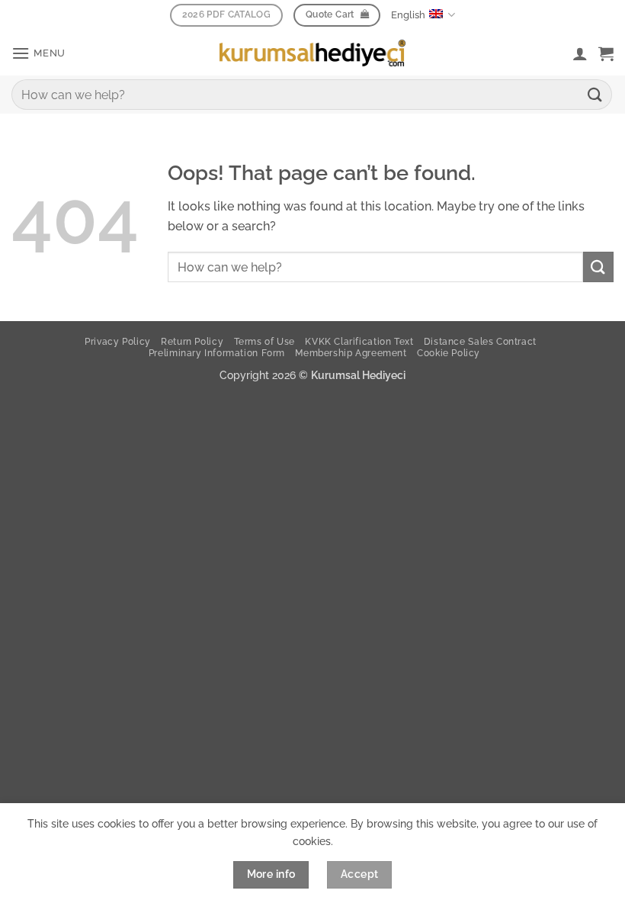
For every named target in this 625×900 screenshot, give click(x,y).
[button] (38, 53)
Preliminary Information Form (217, 352)
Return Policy (192, 341)
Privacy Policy (118, 341)
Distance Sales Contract (480, 341)
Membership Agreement (350, 352)
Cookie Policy (448, 352)
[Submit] (595, 94)
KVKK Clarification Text (359, 341)
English (408, 15)
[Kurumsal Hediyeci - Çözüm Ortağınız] (312, 53)
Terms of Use (264, 341)
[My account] (580, 53)
